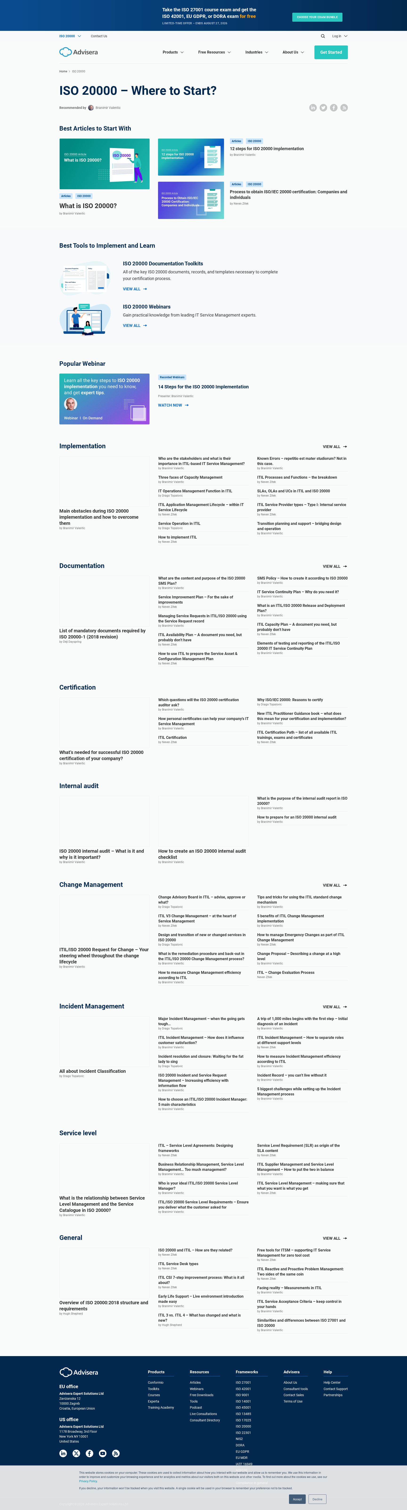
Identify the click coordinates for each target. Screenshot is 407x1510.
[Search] (323, 36)
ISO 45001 (243, 1407)
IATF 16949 (244, 1464)
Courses (154, 1395)
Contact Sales (294, 1395)
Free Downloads (201, 1395)
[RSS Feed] (116, 1453)
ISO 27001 (243, 1382)
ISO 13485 (243, 1414)
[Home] (79, 52)
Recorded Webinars (172, 377)
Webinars (197, 1389)
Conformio (155, 1382)
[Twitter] (76, 1453)
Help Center (332, 1382)
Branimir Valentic (108, 108)
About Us (290, 1382)
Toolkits (153, 1389)
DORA (240, 1445)
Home (63, 71)
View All (131, 289)
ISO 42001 (243, 1389)
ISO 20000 (243, 1426)
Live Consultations (203, 1414)
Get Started (331, 52)
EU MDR (242, 1458)
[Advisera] (78, 1372)
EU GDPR (242, 1451)
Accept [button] (297, 1499)
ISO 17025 (243, 1420)
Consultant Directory (205, 1420)
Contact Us (99, 36)
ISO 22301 (243, 1433)
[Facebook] (89, 1453)
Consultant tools (296, 1389)
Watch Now (170, 405)
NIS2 (239, 1439)
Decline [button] (317, 1499)
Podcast (196, 1407)
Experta (153, 1401)
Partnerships (333, 1395)
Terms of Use (293, 1401)
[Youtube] (102, 1453)
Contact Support (336, 1389)
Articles (195, 1382)
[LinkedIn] (63, 1453)
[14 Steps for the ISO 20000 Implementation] (104, 399)
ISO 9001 (242, 1395)
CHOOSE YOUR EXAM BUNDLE (317, 17)
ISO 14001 (243, 1401)
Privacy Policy (88, 1481)
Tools (194, 1401)
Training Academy (161, 1407)
